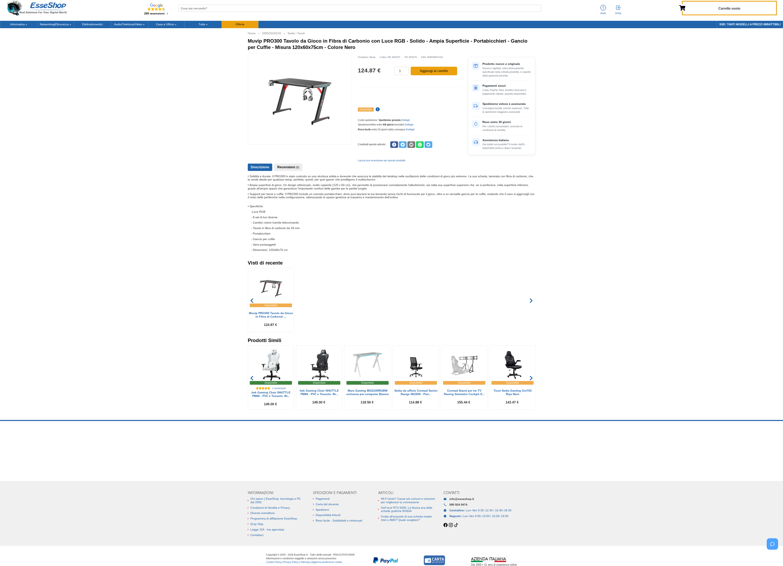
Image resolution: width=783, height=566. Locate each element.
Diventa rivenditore (262, 513)
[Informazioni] (603, 8)
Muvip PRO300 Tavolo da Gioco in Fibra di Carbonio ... (271, 314)
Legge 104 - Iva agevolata (267, 529)
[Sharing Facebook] (394, 144)
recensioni (279, 388)
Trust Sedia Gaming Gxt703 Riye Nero (513, 392)
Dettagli (405, 120)
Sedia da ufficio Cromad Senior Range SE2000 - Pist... (416, 392)
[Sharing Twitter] (403, 144)
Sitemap (305, 562)
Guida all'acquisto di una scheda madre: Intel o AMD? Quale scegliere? (407, 518)
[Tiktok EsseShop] (456, 525)
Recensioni (288, 167)
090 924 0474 (458, 504)
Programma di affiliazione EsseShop (273, 518)
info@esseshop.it (461, 499)
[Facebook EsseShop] (445, 525)
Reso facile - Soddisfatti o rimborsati (339, 520)
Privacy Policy (291, 562)
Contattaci (256, 535)
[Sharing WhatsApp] (420, 144)
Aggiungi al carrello (434, 71)
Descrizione (260, 167)
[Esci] (619, 8)
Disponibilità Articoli (328, 515)
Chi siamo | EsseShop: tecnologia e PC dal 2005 (275, 500)
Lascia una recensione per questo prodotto (381, 160)
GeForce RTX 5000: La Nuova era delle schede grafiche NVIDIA (406, 509)
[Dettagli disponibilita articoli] (377, 109)
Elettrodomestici (92, 24)
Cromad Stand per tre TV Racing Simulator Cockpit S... (464, 392)
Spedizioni (322, 509)
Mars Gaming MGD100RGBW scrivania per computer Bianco (367, 392)
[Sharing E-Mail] (411, 144)
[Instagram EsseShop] (451, 525)
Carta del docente (327, 504)
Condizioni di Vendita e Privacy (270, 507)
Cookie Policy (273, 562)
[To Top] (773, 556)
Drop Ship (256, 524)
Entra (618, 13)
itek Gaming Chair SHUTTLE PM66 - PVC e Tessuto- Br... (270, 394)
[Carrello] (682, 7)
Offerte (240, 24)
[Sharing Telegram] (428, 144)
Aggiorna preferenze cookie (326, 562)
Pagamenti (323, 498)
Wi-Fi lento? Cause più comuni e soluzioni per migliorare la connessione (408, 500)
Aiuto (603, 13)
